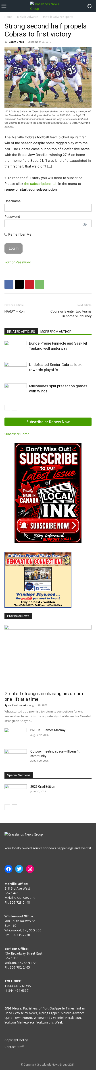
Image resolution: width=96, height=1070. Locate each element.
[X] (19, 284)
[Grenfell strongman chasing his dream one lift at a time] (48, 656)
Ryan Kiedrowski (15, 705)
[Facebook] (8, 284)
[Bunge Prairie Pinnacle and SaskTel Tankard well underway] (15, 348)
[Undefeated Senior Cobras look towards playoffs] (15, 370)
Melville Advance (27, 17)
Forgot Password (17, 262)
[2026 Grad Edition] (15, 792)
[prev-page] (7, 407)
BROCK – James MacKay (47, 730)
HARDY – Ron (14, 311)
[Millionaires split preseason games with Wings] (15, 391)
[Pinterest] (29, 284)
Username (12, 201)
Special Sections (18, 775)
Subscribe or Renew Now (48, 421)
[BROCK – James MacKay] (15, 735)
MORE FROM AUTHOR (55, 331)
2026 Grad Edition (42, 786)
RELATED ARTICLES (21, 331)
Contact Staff (13, 1047)
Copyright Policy (16, 1040)
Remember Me (19, 234)
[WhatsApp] (39, 284)
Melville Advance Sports (58, 17)
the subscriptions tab (40, 184)
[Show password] (85, 224)
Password (12, 216)
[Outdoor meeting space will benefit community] (15, 757)
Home (8, 17)
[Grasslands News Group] (48, 6)
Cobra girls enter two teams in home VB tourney (71, 313)
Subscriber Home (16, 434)
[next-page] (14, 407)
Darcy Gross (16, 41)
